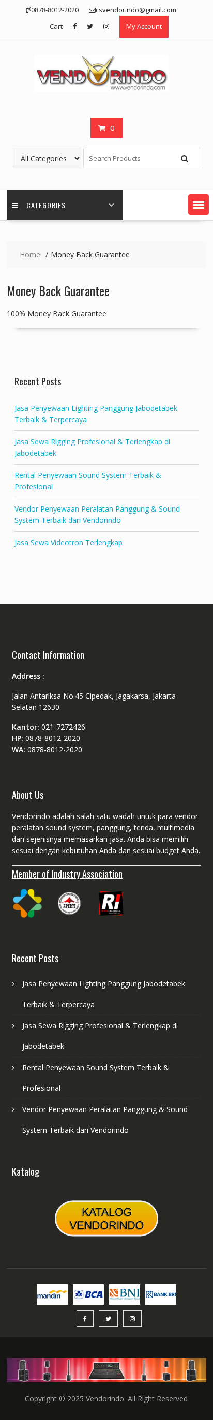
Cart (56, 26)
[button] (198, 204)
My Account (144, 26)
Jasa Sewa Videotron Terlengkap (68, 542)
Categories (46, 204)
